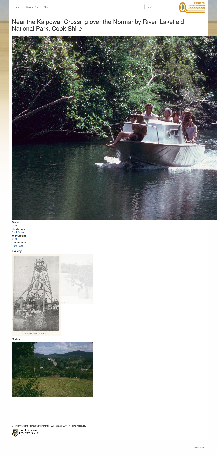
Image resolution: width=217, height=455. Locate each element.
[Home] (191, 7)
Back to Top (199, 447)
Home (18, 7)
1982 (14, 239)
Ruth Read (17, 246)
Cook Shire (18, 232)
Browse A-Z (32, 7)
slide (14, 225)
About (47, 7)
